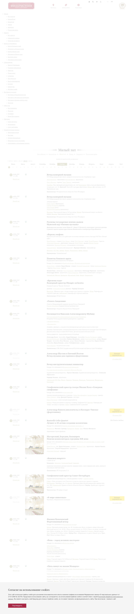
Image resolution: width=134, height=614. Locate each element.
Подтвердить (17, 606)
